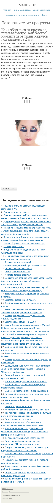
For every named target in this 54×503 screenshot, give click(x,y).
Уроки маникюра (41, 9)
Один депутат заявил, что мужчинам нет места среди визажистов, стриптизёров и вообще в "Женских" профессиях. (25, 368)
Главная (7, 9)
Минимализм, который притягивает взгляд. (25, 265)
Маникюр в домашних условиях (22, 14)
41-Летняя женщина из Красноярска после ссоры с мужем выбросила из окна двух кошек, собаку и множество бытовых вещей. (26, 230)
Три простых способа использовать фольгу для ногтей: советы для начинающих (26, 414)
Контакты (5, 492)
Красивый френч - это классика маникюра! (24, 243)
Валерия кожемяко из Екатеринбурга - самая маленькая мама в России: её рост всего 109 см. (24, 217)
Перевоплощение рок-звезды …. (21, 419)
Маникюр (27, 5)
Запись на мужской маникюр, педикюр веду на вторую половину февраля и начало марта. (25, 239)
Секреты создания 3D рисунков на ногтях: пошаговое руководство (23, 474)
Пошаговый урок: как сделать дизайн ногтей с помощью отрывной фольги (25, 395)
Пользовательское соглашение (19, 492)
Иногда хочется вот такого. (16, 211)
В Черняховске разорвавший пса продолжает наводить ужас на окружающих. (25, 257)
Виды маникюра (22, 9)
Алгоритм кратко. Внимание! (18, 406)
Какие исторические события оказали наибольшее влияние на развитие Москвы (22, 424)
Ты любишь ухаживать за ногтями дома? (24, 437)
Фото (44, 14)
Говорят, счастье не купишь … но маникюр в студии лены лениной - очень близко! (24, 449)
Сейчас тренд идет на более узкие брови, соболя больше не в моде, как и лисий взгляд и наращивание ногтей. (26, 281)
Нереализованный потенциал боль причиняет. (27, 409)
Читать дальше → (9, 189)
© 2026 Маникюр (7, 489)
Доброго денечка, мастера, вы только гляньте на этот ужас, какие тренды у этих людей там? (26, 223)
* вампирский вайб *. (14, 246)
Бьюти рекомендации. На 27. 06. (20, 321)
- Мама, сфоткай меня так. (17, 271)
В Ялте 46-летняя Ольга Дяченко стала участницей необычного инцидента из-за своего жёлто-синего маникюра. (24, 431)
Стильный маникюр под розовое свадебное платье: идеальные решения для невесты (24, 336)
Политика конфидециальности (11, 495)
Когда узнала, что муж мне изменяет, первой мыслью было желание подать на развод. (24, 289)
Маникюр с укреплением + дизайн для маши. (26, 390)
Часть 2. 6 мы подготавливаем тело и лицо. (26, 381)
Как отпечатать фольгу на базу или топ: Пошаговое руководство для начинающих (22, 342)
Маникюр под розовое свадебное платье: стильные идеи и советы (23, 317)
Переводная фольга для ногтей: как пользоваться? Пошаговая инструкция (20, 442)
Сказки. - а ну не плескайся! (18, 268)
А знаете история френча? (18, 274)
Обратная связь (7, 498)
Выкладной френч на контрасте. (20, 299)
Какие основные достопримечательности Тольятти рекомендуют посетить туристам (23, 311)
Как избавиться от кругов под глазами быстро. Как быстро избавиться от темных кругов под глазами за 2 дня (24, 34)
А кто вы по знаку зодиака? (18, 262)
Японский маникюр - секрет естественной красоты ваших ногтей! (23, 377)
